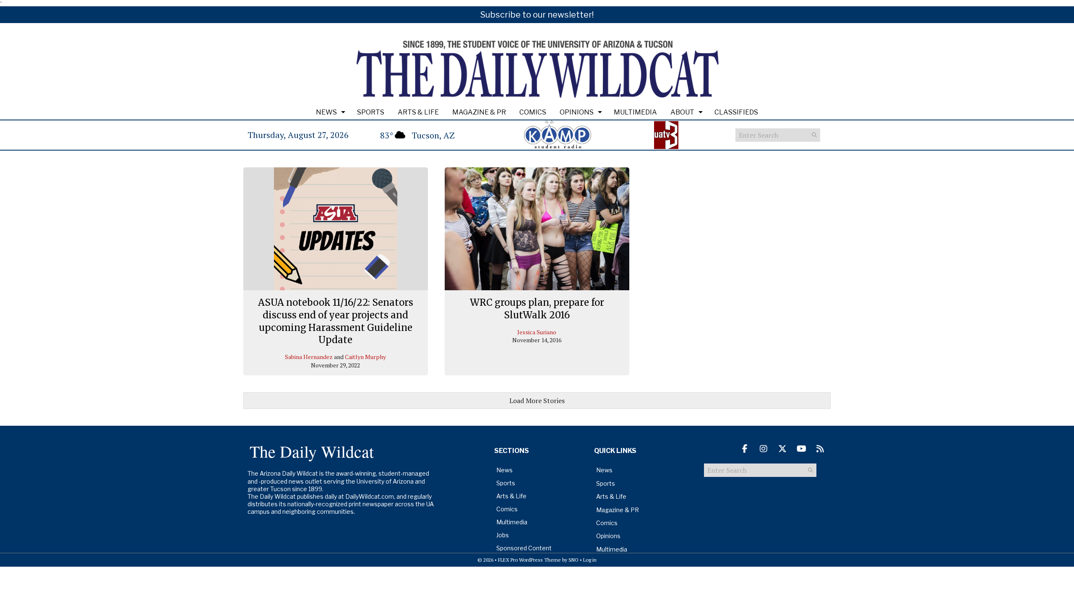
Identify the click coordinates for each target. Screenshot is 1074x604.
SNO (573, 560)
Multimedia (635, 112)
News (326, 112)
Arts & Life (418, 112)
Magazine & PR (479, 112)
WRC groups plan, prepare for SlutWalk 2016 (537, 309)
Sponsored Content (524, 548)
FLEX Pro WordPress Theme (529, 560)
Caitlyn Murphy (365, 357)
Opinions (577, 112)
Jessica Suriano (536, 332)
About (682, 112)
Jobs (502, 535)
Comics (532, 112)
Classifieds (736, 112)
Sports (370, 112)
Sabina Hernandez (309, 357)
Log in (590, 560)
